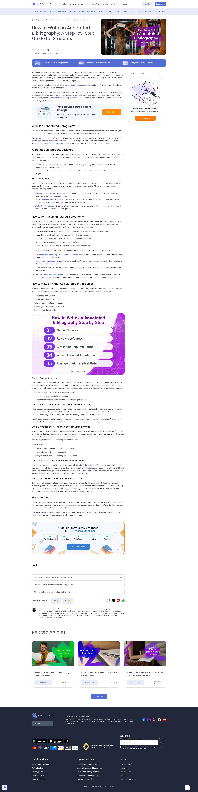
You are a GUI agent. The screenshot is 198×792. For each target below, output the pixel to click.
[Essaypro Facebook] (143, 719)
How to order (74, 4)
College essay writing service (88, 775)
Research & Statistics (94, 11)
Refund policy (37, 768)
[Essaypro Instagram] (108, 601)
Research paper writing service (89, 768)
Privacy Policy (141, 749)
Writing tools (126, 764)
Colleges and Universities (57, 11)
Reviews (106, 4)
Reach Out (111, 112)
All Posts (35, 11)
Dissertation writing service (88, 764)
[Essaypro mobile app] (39, 741)
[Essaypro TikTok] (113, 601)
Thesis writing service (85, 779)
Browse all (99, 696)
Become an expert (129, 779)
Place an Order (78, 547)
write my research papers (73, 85)
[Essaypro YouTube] (118, 601)
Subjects (132, 11)
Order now (160, 4)
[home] (41, 4)
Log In (147, 4)
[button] (85, 4)
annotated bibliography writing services (68, 98)
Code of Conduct (39, 779)
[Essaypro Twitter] (154, 719)
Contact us (125, 768)
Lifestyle (124, 11)
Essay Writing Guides (111, 11)
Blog (37, 20)
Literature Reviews (144, 11)
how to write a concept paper (51, 143)
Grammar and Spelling (76, 11)
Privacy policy (37, 772)
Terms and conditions (41, 764)
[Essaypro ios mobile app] (55, 741)
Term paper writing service (88, 772)
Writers (64, 4)
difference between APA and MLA (53, 275)
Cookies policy (38, 775)
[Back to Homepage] (43, 716)
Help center (126, 772)
